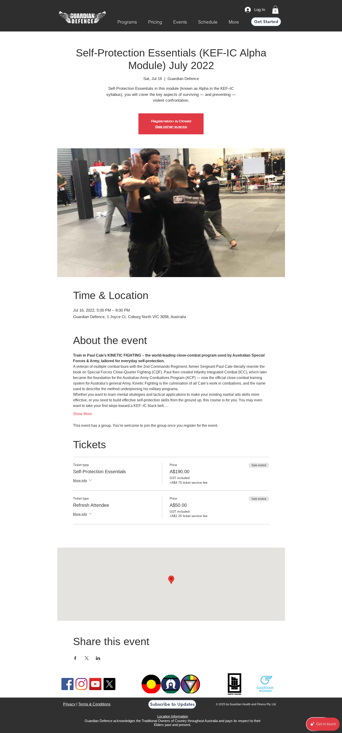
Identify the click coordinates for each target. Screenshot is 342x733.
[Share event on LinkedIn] (98, 658)
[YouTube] (95, 684)
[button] (127, 22)
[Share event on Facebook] (75, 658)
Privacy (69, 704)
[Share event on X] (86, 658)
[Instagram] (81, 684)
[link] (275, 10)
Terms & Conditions (94, 704)
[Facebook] (67, 684)
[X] (109, 684)
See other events (171, 126)
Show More (82, 414)
